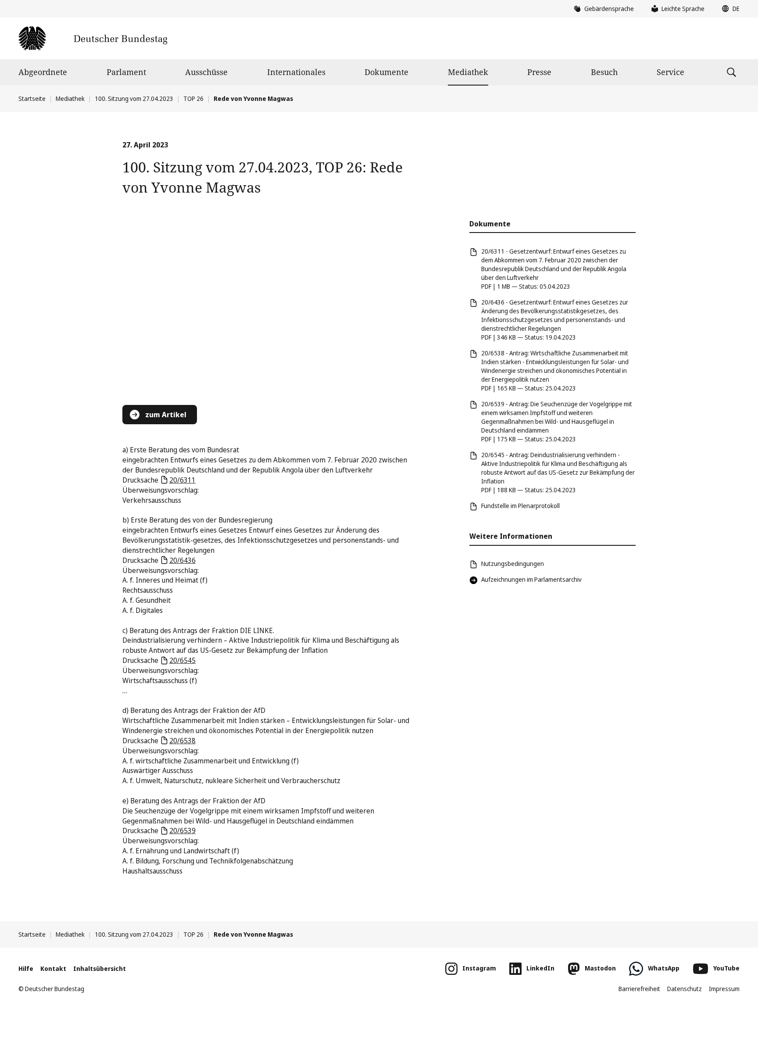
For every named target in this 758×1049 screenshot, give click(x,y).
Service (670, 72)
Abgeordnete (42, 72)
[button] (729, 9)
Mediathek (468, 72)
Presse (539, 72)
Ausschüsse (206, 72)
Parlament (126, 72)
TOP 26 (193, 98)
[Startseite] (92, 38)
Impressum (724, 989)
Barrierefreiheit (639, 989)
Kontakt (53, 968)
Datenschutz (684, 989)
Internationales (296, 72)
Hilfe (25, 968)
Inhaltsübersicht (99, 968)
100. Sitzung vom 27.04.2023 (134, 98)
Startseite (32, 98)
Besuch (604, 72)
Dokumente (386, 72)
